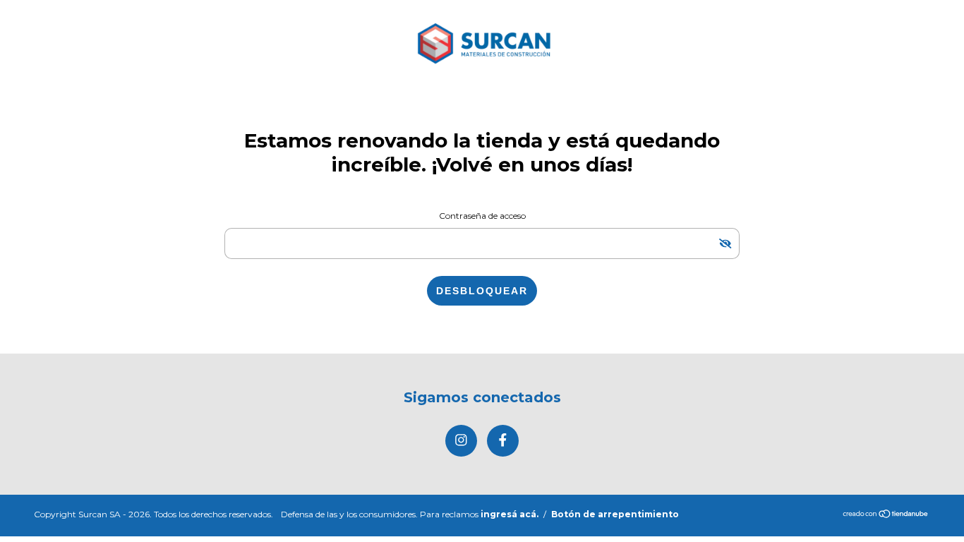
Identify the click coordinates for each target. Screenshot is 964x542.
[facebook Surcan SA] (503, 441)
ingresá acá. (509, 514)
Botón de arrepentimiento (615, 514)
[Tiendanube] (886, 515)
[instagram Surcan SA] (461, 441)
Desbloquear (482, 290)
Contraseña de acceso (482, 215)
